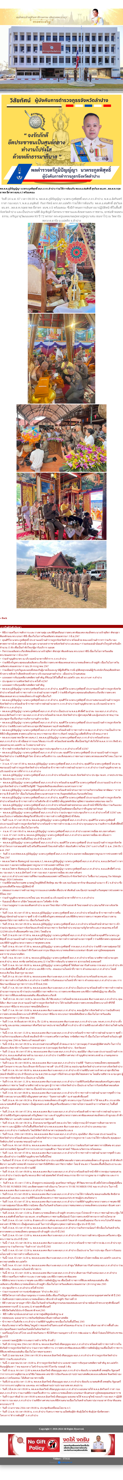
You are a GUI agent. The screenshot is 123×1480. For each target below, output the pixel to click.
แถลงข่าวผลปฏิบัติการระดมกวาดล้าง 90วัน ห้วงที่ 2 (28, 1340)
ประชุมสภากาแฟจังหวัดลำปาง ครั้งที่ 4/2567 (25, 681)
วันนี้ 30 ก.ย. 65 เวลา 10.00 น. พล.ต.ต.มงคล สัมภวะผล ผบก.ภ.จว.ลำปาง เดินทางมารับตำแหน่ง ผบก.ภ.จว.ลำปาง (59, 1273)
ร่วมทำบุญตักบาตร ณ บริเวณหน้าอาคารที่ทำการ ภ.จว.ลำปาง (34, 658)
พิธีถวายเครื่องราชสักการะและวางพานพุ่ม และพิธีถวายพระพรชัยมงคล (39, 1276)
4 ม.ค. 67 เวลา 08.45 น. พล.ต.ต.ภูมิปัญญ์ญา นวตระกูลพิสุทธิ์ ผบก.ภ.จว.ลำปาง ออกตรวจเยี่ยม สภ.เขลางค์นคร (59, 831)
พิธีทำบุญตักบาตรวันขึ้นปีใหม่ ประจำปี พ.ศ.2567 (27, 839)
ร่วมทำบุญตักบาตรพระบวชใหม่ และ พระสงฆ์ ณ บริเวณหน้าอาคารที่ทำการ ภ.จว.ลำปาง (48, 897)
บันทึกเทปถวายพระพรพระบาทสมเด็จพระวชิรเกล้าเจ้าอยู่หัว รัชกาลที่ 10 (39, 1299)
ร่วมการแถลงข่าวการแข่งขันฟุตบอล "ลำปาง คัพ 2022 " (31, 1291)
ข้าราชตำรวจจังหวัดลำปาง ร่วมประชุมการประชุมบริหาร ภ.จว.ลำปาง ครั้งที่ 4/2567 (45, 749)
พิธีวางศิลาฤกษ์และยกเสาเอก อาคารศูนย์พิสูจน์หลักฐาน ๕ (32, 1314)
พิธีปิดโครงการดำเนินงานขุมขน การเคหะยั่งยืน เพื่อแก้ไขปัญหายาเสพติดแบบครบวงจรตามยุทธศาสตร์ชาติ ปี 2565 (61, 1295)
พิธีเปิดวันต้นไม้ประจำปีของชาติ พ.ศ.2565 (23, 1310)
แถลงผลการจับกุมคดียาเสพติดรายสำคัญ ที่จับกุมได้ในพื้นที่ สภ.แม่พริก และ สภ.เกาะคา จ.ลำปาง (52, 677)
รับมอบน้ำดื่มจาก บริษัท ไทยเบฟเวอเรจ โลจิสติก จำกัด (30, 901)
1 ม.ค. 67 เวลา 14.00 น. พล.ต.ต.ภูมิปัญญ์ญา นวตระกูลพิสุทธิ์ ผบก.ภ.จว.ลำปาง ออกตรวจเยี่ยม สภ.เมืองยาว (56, 835)
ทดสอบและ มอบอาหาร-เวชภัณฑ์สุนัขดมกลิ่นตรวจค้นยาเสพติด (35, 1318)
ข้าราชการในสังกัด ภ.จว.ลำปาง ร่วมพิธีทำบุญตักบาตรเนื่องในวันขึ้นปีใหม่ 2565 (43, 1321)
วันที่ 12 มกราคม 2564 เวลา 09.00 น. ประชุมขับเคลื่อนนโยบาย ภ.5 (36, 1408)
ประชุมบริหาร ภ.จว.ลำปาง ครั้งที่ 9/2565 (23, 1288)
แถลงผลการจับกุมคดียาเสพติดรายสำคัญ (23, 685)
